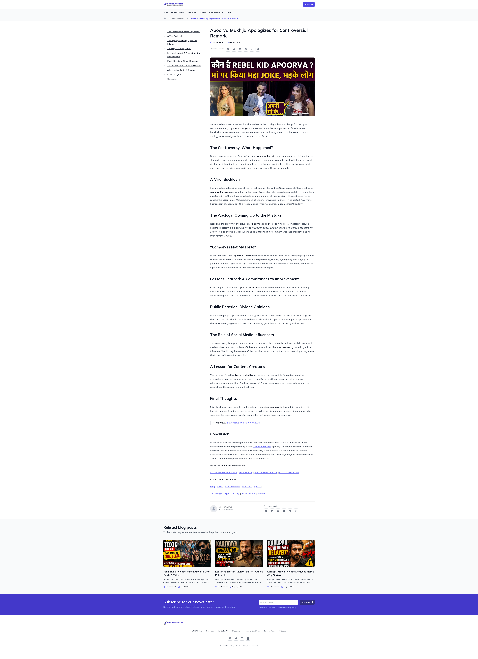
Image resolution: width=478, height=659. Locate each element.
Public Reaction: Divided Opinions (182, 61)
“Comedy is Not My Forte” (179, 48)
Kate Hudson (245, 472)
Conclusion (172, 79)
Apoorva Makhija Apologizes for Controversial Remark (214, 18)
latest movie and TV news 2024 (243, 422)
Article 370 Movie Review (223, 472)
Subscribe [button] (309, 4)
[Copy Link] (258, 49)
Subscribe (305, 602)
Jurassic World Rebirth (265, 472)
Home (252, 493)
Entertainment (177, 12)
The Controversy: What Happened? (183, 31)
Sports (203, 12)
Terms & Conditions (252, 631)
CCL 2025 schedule (289, 472)
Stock (228, 12)
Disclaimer (236, 631)
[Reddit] (246, 49)
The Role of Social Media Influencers (184, 65)
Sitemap (261, 493)
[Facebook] (228, 49)
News (220, 486)
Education (192, 12)
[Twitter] (234, 49)
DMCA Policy (197, 631)
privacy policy (290, 607)
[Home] (164, 18)
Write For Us (223, 631)
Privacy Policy (269, 631)
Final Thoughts (174, 74)
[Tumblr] (252, 49)
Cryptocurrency (216, 12)
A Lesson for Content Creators (181, 70)
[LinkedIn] (240, 49)
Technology (216, 493)
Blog (166, 12)
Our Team (210, 631)
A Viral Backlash (174, 36)
